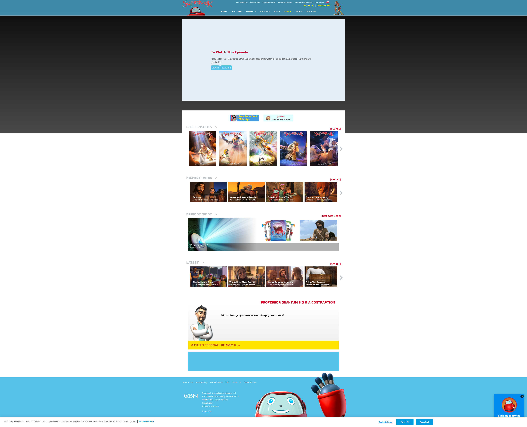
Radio (299, 11)
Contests (251, 11)
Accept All (424, 422)
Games (224, 11)
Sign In (308, 6)
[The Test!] (295, 148)
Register (324, 6)
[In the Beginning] (265, 148)
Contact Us (236, 382)
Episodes (265, 11)
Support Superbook (269, 2)
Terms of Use (187, 382)
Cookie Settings (250, 382)
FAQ (227, 382)
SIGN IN (215, 67)
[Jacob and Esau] (325, 148)
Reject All (405, 422)
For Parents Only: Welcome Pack (248, 2)
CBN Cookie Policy (146, 421)
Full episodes (201, 127)
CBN (191, 397)
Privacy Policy (201, 382)
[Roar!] (204, 148)
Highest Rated (201, 178)
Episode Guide (201, 214)
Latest (195, 262)
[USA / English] (322, 0)
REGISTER (226, 67)
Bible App (311, 11)
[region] (263, 422)
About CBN (206, 411)
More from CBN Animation (303, 2)
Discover (237, 11)
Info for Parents (216, 382)
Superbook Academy (285, 2)
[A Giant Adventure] (234, 148)
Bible (277, 11)
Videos (287, 11)
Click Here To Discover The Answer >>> (215, 345)
